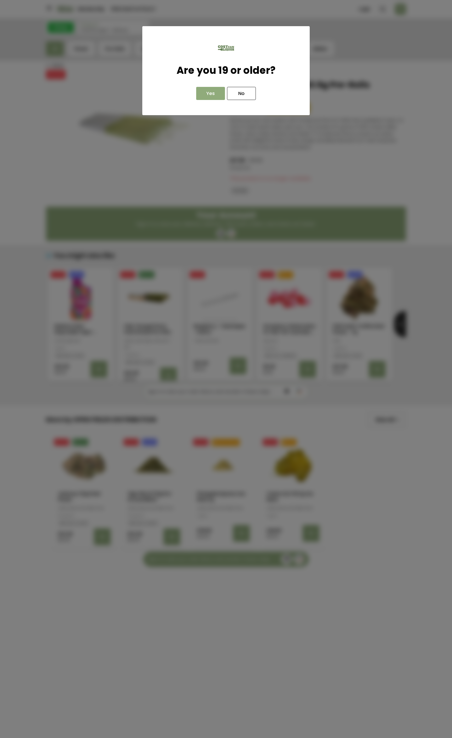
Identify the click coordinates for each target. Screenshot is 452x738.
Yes (210, 93)
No (241, 93)
